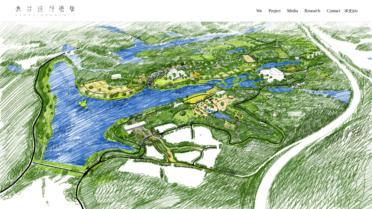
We (259, 10)
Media (292, 10)
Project (274, 10)
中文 (348, 11)
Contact (333, 10)
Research (312, 10)
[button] (6, 122)
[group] (186, 115)
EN (355, 11)
